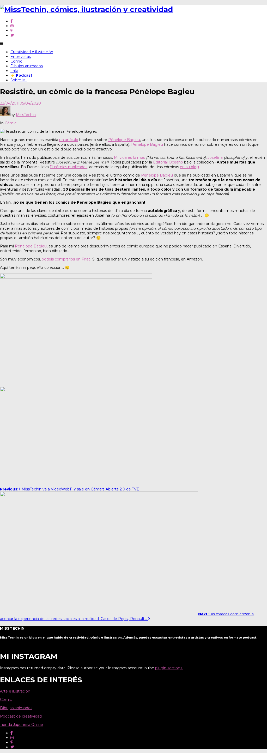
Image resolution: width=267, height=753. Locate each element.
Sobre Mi (18, 80)
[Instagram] (12, 25)
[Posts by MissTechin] (5, 114)
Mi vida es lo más (129, 157)
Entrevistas (20, 56)
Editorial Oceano (168, 162)
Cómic (16, 61)
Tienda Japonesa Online (21, 724)
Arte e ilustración (15, 691)
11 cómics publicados (68, 167)
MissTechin (26, 114)
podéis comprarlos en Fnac (66, 259)
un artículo (68, 139)
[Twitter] (12, 35)
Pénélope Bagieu (124, 139)
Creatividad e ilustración (31, 52)
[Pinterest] (11, 30)
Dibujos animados (26, 66)
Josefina (215, 157)
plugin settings (169, 668)
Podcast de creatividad (21, 716)
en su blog (189, 167)
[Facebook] (11, 21)
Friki (14, 70)
